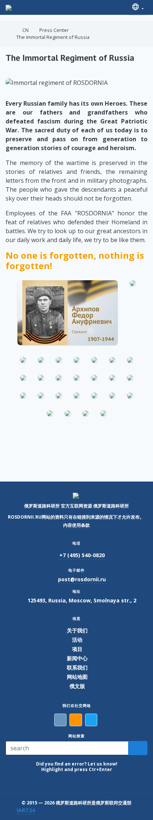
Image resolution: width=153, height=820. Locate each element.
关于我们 (77, 630)
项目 (77, 648)
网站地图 (77, 676)
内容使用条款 (76, 525)
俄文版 (77, 686)
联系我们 (77, 667)
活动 (77, 639)
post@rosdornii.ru (82, 579)
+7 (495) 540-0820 (82, 555)
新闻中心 (77, 658)
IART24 (26, 810)
